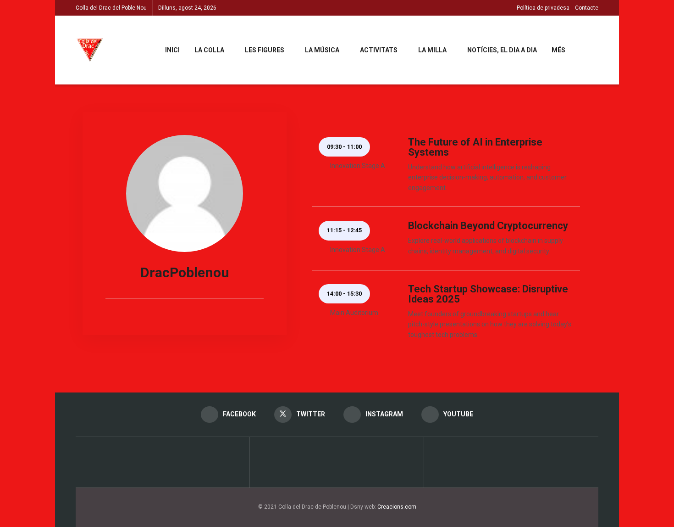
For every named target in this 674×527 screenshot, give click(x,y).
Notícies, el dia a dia (502, 50)
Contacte (586, 8)
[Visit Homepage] (90, 50)
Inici (172, 50)
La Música (322, 50)
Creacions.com (396, 507)
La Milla (432, 50)
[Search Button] (594, 50)
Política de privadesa (543, 8)
